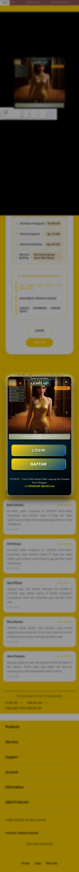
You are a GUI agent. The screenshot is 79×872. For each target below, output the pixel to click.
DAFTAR (38, 464)
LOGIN (38, 450)
